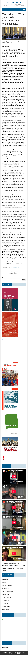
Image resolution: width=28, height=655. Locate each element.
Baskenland (5, 579)
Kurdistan (4, 594)
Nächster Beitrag (13, 273)
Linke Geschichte (6, 597)
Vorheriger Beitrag (15, 272)
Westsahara (5, 609)
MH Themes (22, 652)
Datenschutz (11, 653)
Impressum (17, 653)
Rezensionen (5, 603)
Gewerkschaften (6, 585)
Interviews (4, 588)
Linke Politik (5, 600)
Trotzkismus (5, 606)
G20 (3, 582)
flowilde (6, 44)
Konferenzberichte (6, 591)
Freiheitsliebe (16, 267)
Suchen (3, 277)
